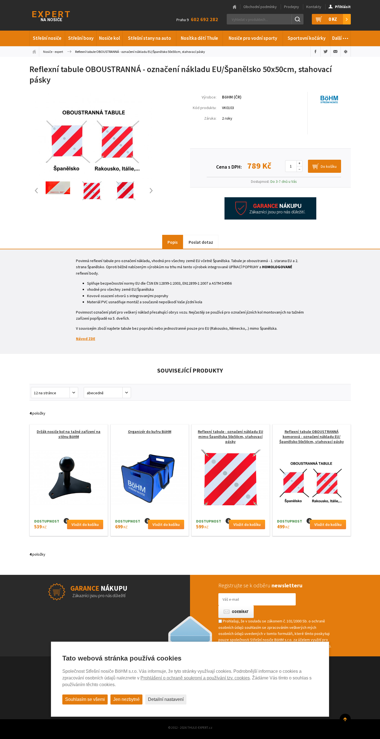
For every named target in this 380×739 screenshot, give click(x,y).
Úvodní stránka (34, 51)
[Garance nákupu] (270, 218)
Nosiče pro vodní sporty (253, 38)
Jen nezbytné (126, 699)
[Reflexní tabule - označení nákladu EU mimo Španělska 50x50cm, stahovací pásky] (231, 479)
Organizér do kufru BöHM (149, 431)
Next (154, 190)
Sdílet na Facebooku (315, 51)
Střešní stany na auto (149, 38)
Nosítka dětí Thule (199, 38)
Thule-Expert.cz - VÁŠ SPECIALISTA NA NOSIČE (58, 15)
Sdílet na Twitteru (325, 51)
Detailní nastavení (166, 699)
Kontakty (313, 6)
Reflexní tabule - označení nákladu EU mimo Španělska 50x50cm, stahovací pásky (230, 436)
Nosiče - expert (53, 52)
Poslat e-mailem (335, 51)
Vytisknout (346, 51)
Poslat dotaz (201, 242)
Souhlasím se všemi (85, 699)
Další (340, 36)
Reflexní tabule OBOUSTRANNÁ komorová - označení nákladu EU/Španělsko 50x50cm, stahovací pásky (311, 436)
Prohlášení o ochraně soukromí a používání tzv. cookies (195, 678)
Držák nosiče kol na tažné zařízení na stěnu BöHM (68, 434)
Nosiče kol (109, 38)
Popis (172, 242)
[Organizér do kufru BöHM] (150, 479)
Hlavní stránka (234, 7)
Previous (33, 190)
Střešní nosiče (47, 38)
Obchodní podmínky (260, 6)
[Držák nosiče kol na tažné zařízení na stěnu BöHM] (69, 479)
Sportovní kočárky (306, 38)
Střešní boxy (80, 38)
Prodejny (291, 6)
